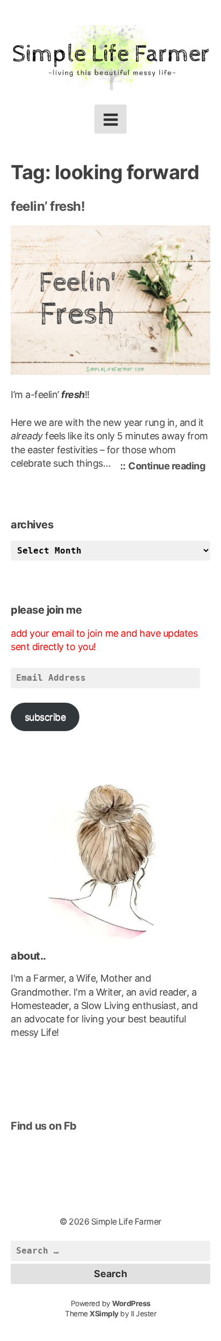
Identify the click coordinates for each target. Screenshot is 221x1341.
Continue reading (169, 467)
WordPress (131, 1303)
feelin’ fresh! (48, 206)
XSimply (104, 1313)
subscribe (45, 717)
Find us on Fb (44, 1125)
